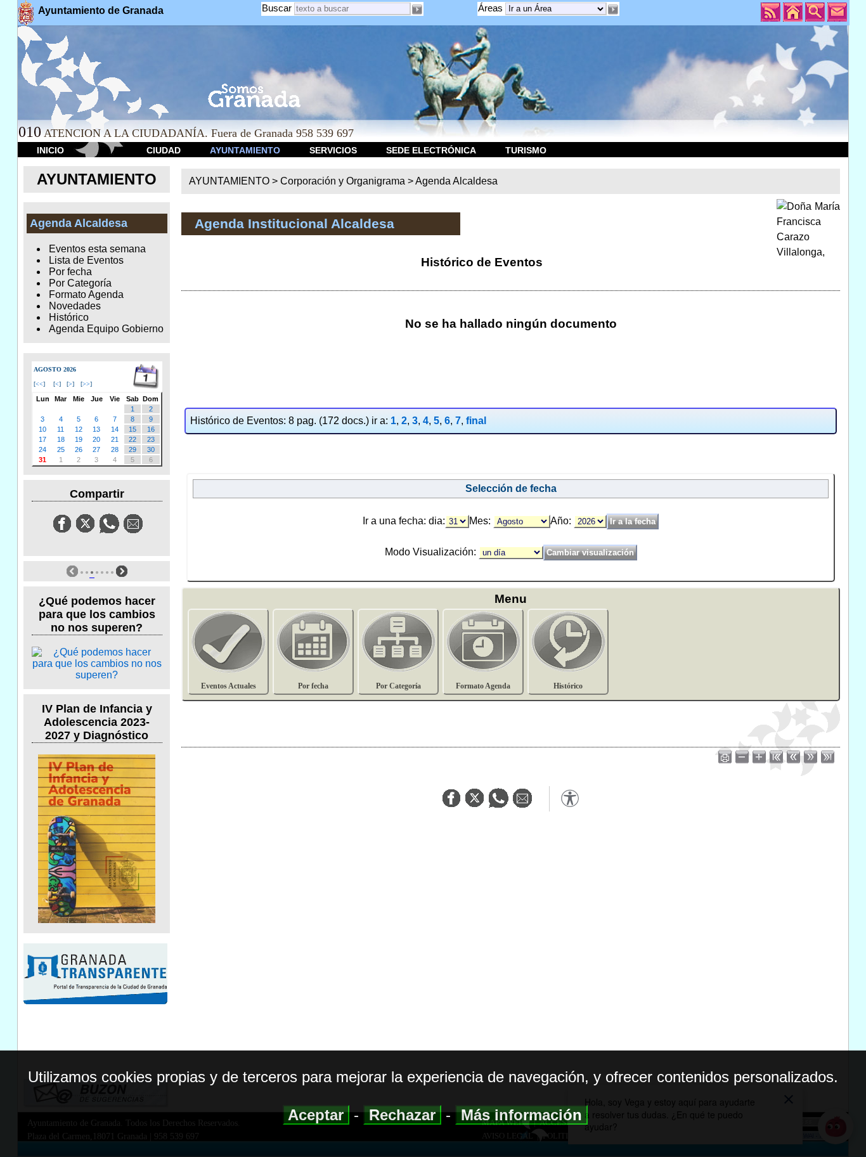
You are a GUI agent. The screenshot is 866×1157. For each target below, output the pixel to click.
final (476, 420)
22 (132, 439)
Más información (521, 1114)
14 (115, 429)
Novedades (75, 306)
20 (96, 439)
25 (61, 449)
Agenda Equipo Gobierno (106, 328)
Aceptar (316, 1114)
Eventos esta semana (97, 248)
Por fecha (70, 271)
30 (151, 449)
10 (42, 429)
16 (151, 429)
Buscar (277, 8)
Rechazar (402, 1114)
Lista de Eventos (86, 260)
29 (132, 449)
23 (151, 439)
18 (61, 439)
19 (78, 439)
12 (78, 429)
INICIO (50, 150)
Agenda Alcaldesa (456, 181)
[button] (613, 9)
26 (78, 449)
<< (39, 383)
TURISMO (525, 150)
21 (115, 439)
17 (42, 439)
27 (96, 449)
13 (96, 429)
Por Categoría (80, 283)
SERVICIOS (333, 150)
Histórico (69, 317)
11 (60, 429)
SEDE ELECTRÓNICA (431, 150)
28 (115, 449)
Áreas (491, 8)
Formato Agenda (86, 294)
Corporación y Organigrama (342, 181)
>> (86, 383)
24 (42, 449)
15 (132, 429)
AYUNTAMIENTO (245, 150)
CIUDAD (163, 150)
